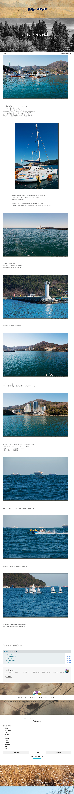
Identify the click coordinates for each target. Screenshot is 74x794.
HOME (20, 697)
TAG (25, 697)
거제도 (6, 662)
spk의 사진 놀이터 (10, 670)
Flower (7, 736)
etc (6, 748)
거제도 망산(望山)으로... (9, 656)
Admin (35, 780)
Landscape (8, 730)
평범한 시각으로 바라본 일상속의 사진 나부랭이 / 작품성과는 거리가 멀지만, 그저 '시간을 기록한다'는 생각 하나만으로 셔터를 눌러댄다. (34, 672)
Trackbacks (16, 752)
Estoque (45, 782)
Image (6, 740)
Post (39, 780)
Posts (37, 752)
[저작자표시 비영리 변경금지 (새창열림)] (20, 645)
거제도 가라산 (7, 658)
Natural (7, 734)
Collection (7, 744)
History (7, 728)
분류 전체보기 (7, 726)
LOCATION (33, 697)
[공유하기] (8, 645)
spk (27, 782)
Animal (7, 738)
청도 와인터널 (7, 654)
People (7, 742)
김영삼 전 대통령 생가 (9, 660)
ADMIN (51, 697)
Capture (7, 746)
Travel (4, 53)
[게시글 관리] (10, 645)
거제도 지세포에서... (37, 35)
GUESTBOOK (43, 697)
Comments (58, 752)
